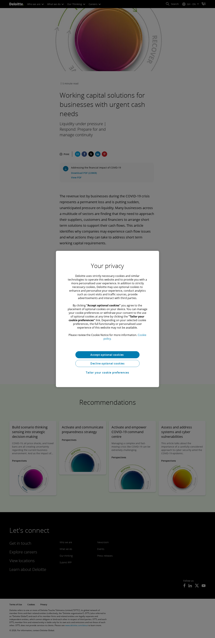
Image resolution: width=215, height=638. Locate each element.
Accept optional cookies (107, 355)
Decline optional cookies (107, 363)
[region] (107, 319)
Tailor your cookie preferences (107, 372)
